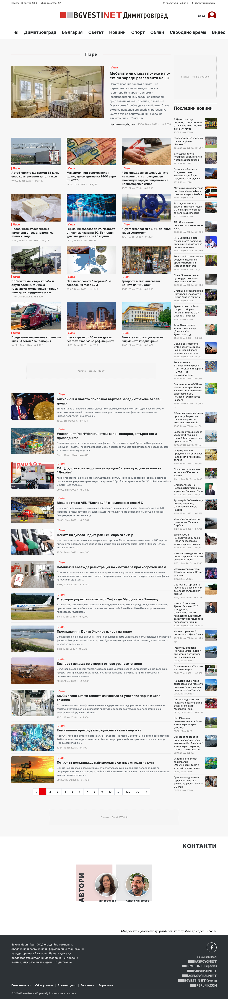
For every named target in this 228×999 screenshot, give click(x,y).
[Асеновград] (199, 975)
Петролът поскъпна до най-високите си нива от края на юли (105, 762)
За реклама (106, 985)
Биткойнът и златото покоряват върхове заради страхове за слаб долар (109, 401)
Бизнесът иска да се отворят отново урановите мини (99, 663)
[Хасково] (202, 961)
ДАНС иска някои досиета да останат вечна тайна (188, 225)
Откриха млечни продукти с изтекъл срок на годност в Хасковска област (188, 455)
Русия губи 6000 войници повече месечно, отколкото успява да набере (188, 505)
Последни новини (193, 108)
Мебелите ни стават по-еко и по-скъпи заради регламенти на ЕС (140, 75)
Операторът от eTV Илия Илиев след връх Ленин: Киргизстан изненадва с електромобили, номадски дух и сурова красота (188, 392)
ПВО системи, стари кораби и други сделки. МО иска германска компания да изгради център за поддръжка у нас (34, 286)
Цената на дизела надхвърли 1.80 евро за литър (95, 535)
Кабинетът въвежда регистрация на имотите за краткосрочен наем (111, 567)
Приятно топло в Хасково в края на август (188, 668)
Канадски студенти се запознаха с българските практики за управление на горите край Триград (188, 685)
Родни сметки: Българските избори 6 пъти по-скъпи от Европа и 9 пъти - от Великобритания (188, 368)
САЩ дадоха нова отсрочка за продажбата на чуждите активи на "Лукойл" (109, 470)
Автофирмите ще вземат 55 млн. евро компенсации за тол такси (35, 174)
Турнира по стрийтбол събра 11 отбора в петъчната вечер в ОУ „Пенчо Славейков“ (186, 311)
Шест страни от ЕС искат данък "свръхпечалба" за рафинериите (90, 339)
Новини (117, 32)
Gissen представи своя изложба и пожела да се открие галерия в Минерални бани (188, 704)
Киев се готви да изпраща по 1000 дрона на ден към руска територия (188, 556)
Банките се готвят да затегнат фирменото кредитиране (143, 339)
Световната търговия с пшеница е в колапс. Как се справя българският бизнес (188, 589)
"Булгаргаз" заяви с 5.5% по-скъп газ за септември (146, 230)
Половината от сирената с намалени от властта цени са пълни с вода (32, 232)
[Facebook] (212, 947)
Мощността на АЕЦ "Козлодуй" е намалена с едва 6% (100, 503)
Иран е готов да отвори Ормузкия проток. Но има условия (188, 572)
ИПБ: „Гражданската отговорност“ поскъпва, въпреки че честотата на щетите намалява (188, 242)
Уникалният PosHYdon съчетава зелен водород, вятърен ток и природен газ (107, 436)
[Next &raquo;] (146, 791)
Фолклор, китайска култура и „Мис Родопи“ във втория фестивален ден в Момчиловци (187, 652)
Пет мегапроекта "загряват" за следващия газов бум (89, 283)
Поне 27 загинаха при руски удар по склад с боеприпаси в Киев (186, 278)
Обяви (157, 32)
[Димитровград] (113, 15)
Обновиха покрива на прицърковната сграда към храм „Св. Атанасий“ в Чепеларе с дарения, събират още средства (188, 743)
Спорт (138, 32)
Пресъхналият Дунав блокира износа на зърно (94, 631)
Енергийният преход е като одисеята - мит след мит (99, 730)
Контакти (200, 846)
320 (127, 791)
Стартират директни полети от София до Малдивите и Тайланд (107, 599)
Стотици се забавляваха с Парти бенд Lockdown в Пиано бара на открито (188, 293)
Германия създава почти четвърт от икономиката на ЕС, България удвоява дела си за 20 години (91, 232)
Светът (95, 32)
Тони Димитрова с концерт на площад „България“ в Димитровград (185, 330)
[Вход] (212, 15)
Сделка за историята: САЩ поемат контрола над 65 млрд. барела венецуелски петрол (187, 348)
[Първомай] (202, 971)
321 (138, 791)
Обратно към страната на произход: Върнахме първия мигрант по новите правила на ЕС (188, 418)
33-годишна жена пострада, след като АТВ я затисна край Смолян (188, 156)
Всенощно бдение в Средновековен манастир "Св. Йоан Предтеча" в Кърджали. (187, 174)
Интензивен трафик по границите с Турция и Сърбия (187, 522)
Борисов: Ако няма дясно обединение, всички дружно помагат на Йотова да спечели (188, 261)
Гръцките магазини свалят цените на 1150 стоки (141, 283)
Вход (201, 15)
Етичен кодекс (67, 985)
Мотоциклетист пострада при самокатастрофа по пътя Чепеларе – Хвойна (188, 191)
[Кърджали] (199, 966)
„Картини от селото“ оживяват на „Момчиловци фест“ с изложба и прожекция (187, 763)
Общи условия (44, 985)
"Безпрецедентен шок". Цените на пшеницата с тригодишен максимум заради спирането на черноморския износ (145, 178)
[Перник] (203, 985)
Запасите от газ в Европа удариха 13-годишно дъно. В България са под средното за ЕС (188, 436)
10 (110, 791)
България (72, 32)
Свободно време (188, 32)
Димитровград (40, 32)
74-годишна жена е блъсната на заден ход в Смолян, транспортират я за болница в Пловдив (188, 208)
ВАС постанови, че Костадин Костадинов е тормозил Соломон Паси (188, 487)
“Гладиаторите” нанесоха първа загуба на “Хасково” (188, 141)
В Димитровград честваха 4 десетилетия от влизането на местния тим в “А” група (188, 124)
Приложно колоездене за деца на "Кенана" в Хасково (187, 472)
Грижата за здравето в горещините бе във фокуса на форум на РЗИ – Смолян (188, 782)
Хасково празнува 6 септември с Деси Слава (188, 633)
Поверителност (21, 985)
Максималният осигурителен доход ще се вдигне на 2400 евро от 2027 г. (91, 176)
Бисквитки (87, 985)
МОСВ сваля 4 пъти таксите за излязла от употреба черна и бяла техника (108, 698)
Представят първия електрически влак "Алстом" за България (36, 339)
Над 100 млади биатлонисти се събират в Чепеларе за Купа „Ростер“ (188, 723)
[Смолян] (197, 980)
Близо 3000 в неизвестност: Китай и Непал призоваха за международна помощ (187, 539)
